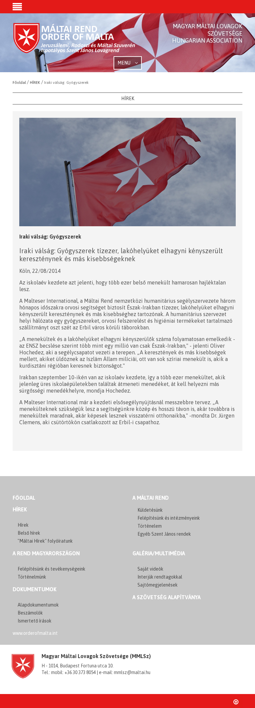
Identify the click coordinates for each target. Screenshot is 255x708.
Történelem (149, 526)
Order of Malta (74, 43)
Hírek (20, 509)
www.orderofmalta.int (35, 633)
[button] (17, 7)
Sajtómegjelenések (157, 585)
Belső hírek (29, 533)
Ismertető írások (34, 620)
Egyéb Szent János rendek (164, 534)
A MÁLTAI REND (150, 498)
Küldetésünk (150, 510)
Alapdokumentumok (38, 605)
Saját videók (150, 569)
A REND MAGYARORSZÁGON (46, 553)
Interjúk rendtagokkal (159, 577)
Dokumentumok (34, 589)
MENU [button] (124, 63)
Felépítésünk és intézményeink (168, 518)
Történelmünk (32, 577)
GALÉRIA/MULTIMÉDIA (158, 553)
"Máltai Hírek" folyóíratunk (45, 541)
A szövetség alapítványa (166, 597)
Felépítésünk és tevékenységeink (51, 569)
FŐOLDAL (24, 498)
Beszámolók (30, 613)
